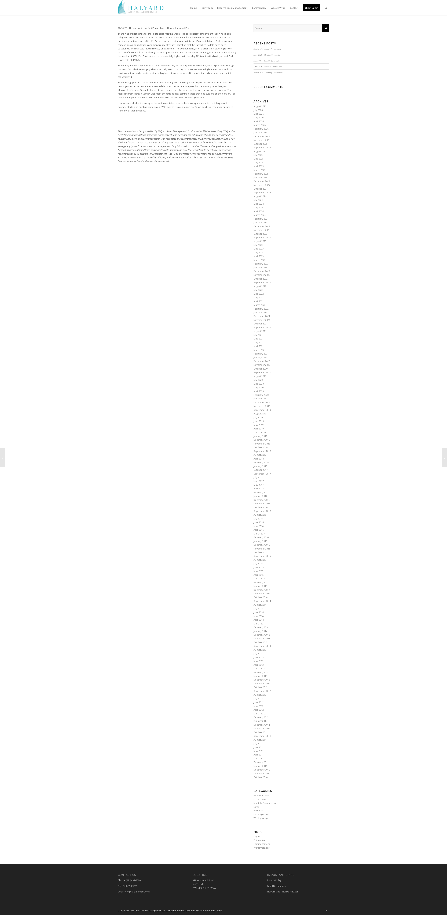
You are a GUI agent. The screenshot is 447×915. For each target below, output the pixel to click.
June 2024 (259, 203)
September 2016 (262, 511)
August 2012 (260, 694)
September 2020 (262, 372)
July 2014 (258, 608)
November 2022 (262, 274)
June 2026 (259, 113)
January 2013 (260, 676)
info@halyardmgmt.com (137, 891)
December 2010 (262, 769)
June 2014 (259, 612)
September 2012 (262, 691)
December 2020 (262, 361)
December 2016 (262, 499)
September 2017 (262, 473)
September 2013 (262, 646)
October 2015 (261, 552)
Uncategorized (261, 814)
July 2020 (258, 379)
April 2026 (259, 121)
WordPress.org (261, 847)
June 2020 (259, 383)
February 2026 (261, 128)
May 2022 (258, 297)
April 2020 (259, 391)
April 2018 (259, 458)
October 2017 (261, 469)
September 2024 (262, 192)
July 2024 (258, 199)
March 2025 (260, 170)
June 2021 (259, 338)
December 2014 (262, 589)
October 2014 (261, 597)
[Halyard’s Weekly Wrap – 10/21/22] (444, 457)
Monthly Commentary (265, 803)
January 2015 (260, 586)
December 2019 (262, 402)
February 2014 (261, 627)
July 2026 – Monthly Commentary (267, 49)
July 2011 (258, 743)
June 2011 (259, 747)
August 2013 (260, 649)
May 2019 (258, 424)
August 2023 (260, 241)
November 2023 (262, 230)
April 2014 (259, 619)
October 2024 (261, 188)
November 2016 (262, 503)
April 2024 (259, 211)
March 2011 (260, 758)
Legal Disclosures (276, 886)
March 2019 (260, 432)
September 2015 (262, 556)
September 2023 (262, 237)
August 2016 (260, 514)
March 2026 (260, 124)
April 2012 (259, 709)
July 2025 (258, 155)
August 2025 (260, 151)
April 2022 (259, 301)
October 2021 (261, 323)
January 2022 (260, 312)
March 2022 (260, 304)
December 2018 (262, 439)
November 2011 (262, 728)
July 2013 (258, 653)
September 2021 (262, 327)
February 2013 (261, 672)
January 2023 (260, 267)
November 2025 (262, 140)
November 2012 (262, 683)
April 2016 (259, 529)
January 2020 (260, 398)
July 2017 (258, 477)
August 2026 (260, 106)
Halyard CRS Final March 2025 (282, 891)
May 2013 (258, 661)
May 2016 (258, 526)
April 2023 (259, 256)
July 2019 (258, 417)
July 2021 (258, 335)
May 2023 (258, 252)
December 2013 (262, 634)
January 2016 (260, 541)
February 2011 (261, 762)
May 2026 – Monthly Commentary (267, 60)
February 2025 (261, 173)
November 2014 (262, 593)
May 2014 (258, 616)
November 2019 (262, 406)
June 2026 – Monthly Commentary (267, 54)
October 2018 (261, 447)
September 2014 (262, 601)
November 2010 (262, 773)
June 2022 (259, 293)
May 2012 (258, 706)
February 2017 (261, 492)
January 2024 (260, 222)
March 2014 (260, 623)
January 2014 (260, 631)
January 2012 (260, 720)
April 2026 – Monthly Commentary (268, 66)
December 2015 (262, 544)
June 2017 (259, 481)
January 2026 (260, 132)
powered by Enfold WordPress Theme (204, 910)
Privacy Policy (274, 880)
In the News (260, 799)
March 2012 (260, 713)
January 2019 (260, 436)
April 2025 (259, 166)
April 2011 (259, 754)
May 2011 (258, 751)
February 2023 (261, 263)
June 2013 (259, 657)
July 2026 (258, 110)
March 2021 (260, 350)
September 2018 (262, 451)
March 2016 (260, 533)
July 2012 (258, 698)
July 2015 (258, 563)
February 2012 (261, 717)
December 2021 (262, 316)
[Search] (325, 8)
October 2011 (261, 732)
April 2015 (259, 574)
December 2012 (262, 679)
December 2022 (262, 271)
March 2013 (260, 668)
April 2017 (259, 488)
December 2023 (262, 226)
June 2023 (259, 248)
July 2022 (258, 289)
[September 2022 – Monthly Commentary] (2, 457)
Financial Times (262, 795)
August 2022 (260, 286)
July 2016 (258, 518)
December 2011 (262, 724)
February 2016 (261, 537)
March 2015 (260, 578)
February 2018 (261, 462)
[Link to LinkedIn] (326, 910)
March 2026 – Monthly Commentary (268, 72)
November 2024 (262, 185)
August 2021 (260, 331)
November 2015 (262, 548)
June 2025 (259, 158)
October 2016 (261, 507)
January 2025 (260, 177)
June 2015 (259, 567)
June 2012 (259, 702)
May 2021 (258, 342)
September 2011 (262, 735)
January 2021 (260, 357)
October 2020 (261, 368)
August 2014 (260, 604)
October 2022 (261, 278)
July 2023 (258, 245)
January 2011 (260, 766)
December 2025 (262, 136)
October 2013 (261, 642)
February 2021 (261, 353)
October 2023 (261, 233)
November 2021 (262, 319)
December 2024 (262, 181)
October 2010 (261, 777)
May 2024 (258, 207)
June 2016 (259, 522)
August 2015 (260, 559)
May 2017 (258, 484)
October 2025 (261, 143)
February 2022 (261, 308)
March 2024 (260, 214)
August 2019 (260, 413)
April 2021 (259, 346)
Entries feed (260, 840)
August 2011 (260, 739)
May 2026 (258, 117)
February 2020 (261, 394)
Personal (258, 810)
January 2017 (260, 496)
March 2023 (260, 260)
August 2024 (260, 196)
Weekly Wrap (261, 818)
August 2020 (260, 376)
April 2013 (259, 664)
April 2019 (259, 428)
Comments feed (262, 843)
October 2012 (261, 687)
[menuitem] (193, 8)
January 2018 (260, 466)
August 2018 (260, 454)
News (256, 806)
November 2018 (262, 443)
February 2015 (261, 582)
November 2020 (262, 364)
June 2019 (259, 421)
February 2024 (261, 218)
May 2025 (258, 162)
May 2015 (258, 571)
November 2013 (262, 638)
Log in (257, 836)
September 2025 (262, 147)
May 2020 (258, 387)
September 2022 (262, 282)
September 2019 (262, 409)
